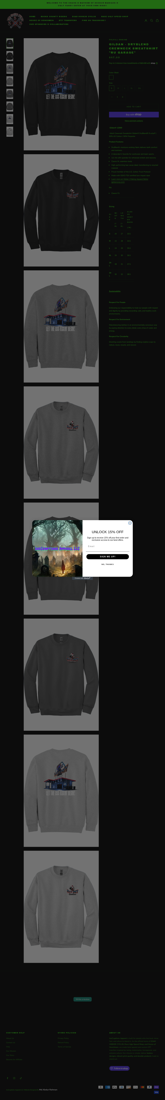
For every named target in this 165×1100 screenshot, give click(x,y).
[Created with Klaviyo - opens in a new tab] (82, 578)
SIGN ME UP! (108, 557)
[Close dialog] (129, 523)
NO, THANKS (108, 564)
